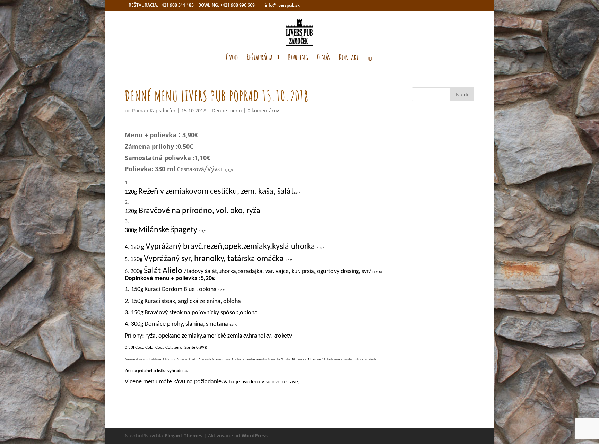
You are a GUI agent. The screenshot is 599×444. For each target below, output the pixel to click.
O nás (323, 58)
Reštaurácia (259, 58)
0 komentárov (263, 110)
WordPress (255, 435)
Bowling (298, 58)
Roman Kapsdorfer (154, 110)
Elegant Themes (183, 435)
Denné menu (227, 110)
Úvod (232, 58)
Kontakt (348, 58)
